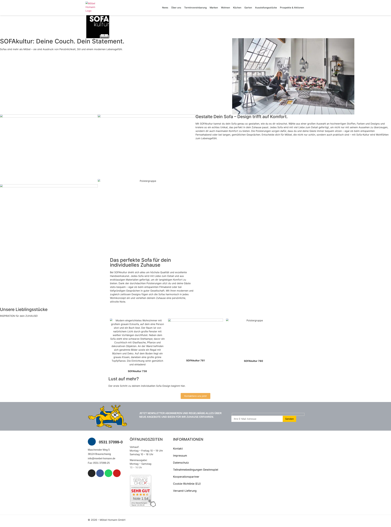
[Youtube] (117, 473)
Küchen (237, 7)
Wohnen (225, 7)
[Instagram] (91, 473)
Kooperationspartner (186, 476)
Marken (214, 7)
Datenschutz (181, 462)
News (165, 7)
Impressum (180, 455)
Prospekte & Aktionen (292, 7)
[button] (200, 255)
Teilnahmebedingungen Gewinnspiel (195, 469)
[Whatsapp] (108, 473)
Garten (248, 7)
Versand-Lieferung (185, 490)
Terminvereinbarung (195, 7)
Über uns (176, 7)
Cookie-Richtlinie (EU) (187, 483)
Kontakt (178, 448)
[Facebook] (100, 473)
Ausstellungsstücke (266, 7)
